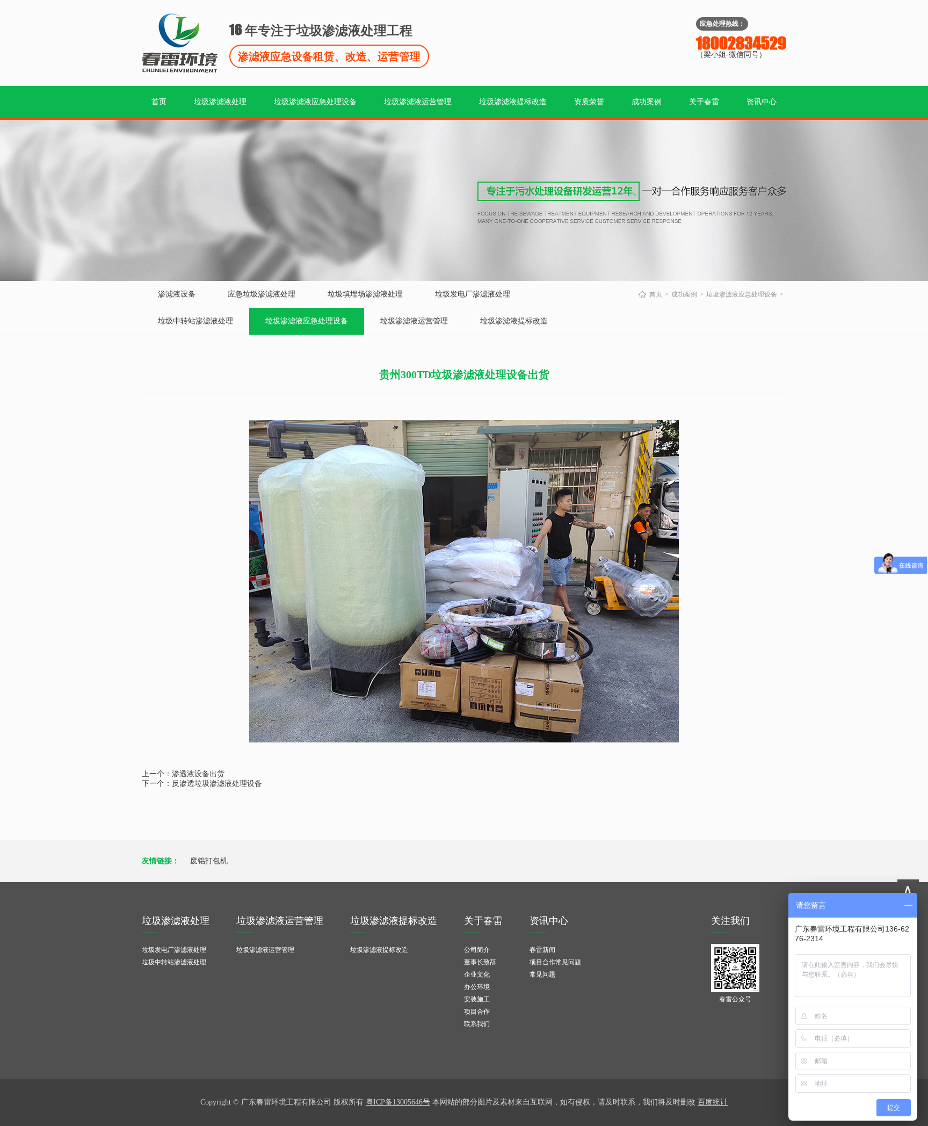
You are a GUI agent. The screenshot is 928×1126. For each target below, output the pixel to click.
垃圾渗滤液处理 (220, 102)
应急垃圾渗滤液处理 (261, 294)
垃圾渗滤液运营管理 (418, 102)
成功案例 (647, 102)
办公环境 (477, 987)
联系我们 (477, 1024)
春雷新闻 (542, 950)
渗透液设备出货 (198, 774)
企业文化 (477, 974)
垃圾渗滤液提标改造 (513, 102)
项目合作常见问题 (555, 962)
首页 (158, 102)
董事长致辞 (480, 962)
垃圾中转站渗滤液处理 (195, 321)
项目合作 (477, 1011)
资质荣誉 (589, 102)
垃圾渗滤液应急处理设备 (315, 102)
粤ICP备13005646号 (398, 1102)
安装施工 (477, 999)
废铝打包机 (209, 861)
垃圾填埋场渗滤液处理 (365, 294)
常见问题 (542, 974)
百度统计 (713, 1102)
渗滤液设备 (176, 294)
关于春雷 (704, 102)
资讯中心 (761, 102)
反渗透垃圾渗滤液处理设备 (217, 783)
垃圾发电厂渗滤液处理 (472, 294)
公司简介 (477, 950)
